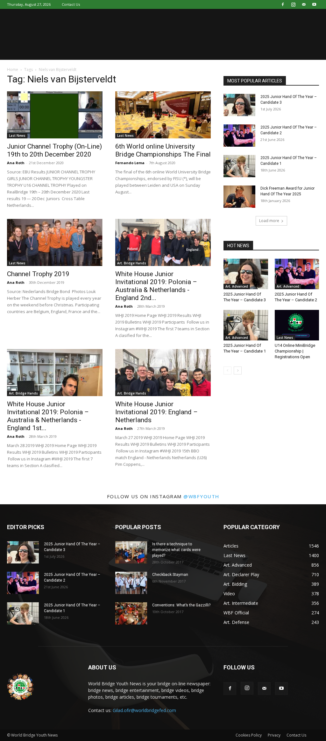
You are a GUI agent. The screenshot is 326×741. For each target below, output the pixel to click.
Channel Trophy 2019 (38, 274)
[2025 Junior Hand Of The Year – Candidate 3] (239, 105)
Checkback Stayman (170, 574)
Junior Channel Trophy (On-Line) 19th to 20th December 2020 (54, 150)
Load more (269, 220)
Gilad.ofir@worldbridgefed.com (144, 710)
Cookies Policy (249, 735)
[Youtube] (314, 4)
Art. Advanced (236, 286)
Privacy (274, 735)
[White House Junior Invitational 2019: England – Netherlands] (163, 372)
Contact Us (71, 4)
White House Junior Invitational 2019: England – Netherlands (156, 412)
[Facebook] (282, 4)
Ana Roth (16, 162)
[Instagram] (293, 4)
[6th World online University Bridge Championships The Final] (163, 114)
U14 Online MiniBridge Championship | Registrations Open (295, 351)
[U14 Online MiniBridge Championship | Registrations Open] (297, 325)
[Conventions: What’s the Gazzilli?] (131, 613)
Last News (17, 135)
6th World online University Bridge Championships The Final (163, 150)
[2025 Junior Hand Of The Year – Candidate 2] (239, 135)
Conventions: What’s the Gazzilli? (181, 605)
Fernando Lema (130, 162)
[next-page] (238, 370)
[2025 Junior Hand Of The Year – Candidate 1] (239, 166)
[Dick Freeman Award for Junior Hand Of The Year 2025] (239, 196)
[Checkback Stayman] (131, 583)
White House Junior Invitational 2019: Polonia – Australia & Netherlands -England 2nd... (156, 286)
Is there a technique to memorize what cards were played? (176, 550)
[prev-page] (227, 370)
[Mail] (303, 4)
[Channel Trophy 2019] (55, 242)
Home (12, 69)
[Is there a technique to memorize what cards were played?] (131, 552)
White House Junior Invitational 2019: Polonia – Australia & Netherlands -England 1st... (48, 416)
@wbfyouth (201, 496)
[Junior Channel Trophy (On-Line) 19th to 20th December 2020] (55, 114)
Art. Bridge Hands (131, 263)
